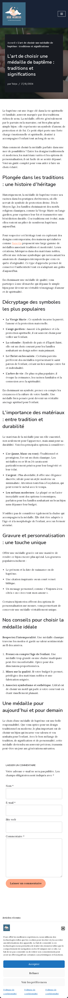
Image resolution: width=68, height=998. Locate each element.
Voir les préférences (34, 982)
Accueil (11, 42)
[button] (63, 928)
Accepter (34, 964)
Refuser (34, 973)
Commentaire (15, 836)
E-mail (11, 802)
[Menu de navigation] (62, 14)
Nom (10, 785)
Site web (11, 819)
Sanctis (17, 243)
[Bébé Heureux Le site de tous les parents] (14, 13)
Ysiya (14, 83)
